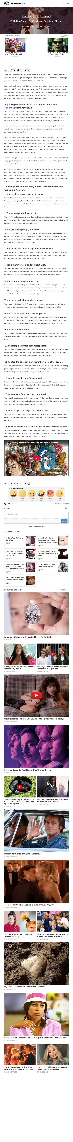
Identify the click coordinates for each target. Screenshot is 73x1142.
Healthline (9, 107)
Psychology (45, 16)
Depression (27, 16)
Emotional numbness (12, 86)
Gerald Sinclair (30, 26)
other (36, 16)
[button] (68, 3)
